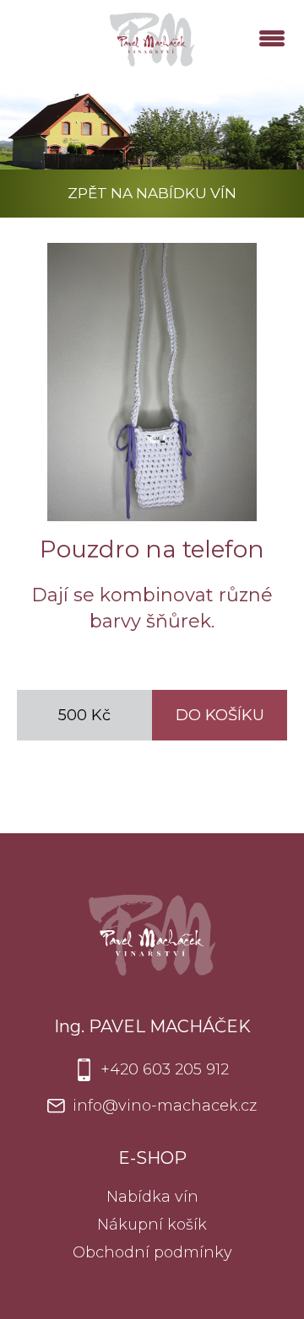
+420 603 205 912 (164, 1069)
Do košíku (220, 715)
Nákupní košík (152, 1224)
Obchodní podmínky (152, 1252)
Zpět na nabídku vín (152, 193)
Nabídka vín (152, 1196)
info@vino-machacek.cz (165, 1105)
